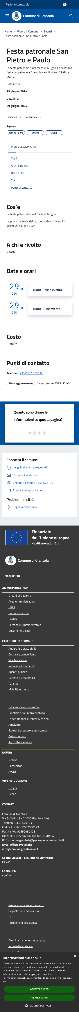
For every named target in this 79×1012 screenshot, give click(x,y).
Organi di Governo (19, 595)
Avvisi (12, 771)
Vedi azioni (32, 117)
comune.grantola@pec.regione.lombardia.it (36, 840)
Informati (14, 952)
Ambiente (14, 724)
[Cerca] (71, 16)
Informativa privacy (20, 946)
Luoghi (12, 788)
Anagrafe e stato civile (22, 648)
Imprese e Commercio (21, 666)
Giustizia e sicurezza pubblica (26, 713)
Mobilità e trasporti (20, 689)
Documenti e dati (19, 630)
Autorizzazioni (17, 736)
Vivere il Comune (28, 31)
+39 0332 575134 (31, 373)
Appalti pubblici (18, 672)
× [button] (74, 956)
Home (8, 31)
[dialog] (39, 982)
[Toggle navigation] (7, 15)
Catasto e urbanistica (21, 677)
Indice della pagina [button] (23, 146)
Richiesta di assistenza (22, 922)
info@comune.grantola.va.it (20, 849)
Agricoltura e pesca (20, 742)
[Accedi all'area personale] (64, 4)
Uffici (11, 607)
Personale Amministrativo (24, 625)
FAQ (11, 917)
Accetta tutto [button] (39, 989)
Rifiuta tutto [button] (39, 997)
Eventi (48, 31)
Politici (12, 619)
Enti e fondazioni (18, 613)
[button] (39, 1005)
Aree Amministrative (21, 601)
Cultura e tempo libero (22, 654)
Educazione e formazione (24, 707)
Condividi (13, 117)
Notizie (12, 760)
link (4, 981)
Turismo (13, 683)
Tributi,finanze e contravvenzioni (28, 718)
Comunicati (15, 766)
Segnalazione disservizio (23, 911)
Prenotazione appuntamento (26, 905)
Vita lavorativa (17, 660)
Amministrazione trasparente (26, 940)
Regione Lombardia (17, 4)
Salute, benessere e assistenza (27, 730)
